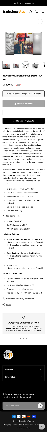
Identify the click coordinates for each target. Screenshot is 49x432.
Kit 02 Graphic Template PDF (19, 229)
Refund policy (7, 425)
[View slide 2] (23, 338)
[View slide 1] (20, 338)
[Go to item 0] (6, 65)
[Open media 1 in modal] (40, 21)
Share (8, 304)
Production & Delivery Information (20, 299)
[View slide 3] (26, 338)
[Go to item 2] (16, 65)
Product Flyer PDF (14, 221)
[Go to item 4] (36, 65)
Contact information (23, 428)
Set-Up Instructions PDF (17, 225)
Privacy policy (17, 425)
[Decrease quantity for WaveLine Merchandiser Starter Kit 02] (5, 112)
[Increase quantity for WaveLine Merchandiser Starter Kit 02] (14, 112)
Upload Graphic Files (24, 103)
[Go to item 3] (26, 65)
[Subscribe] (40, 405)
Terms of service (28, 425)
